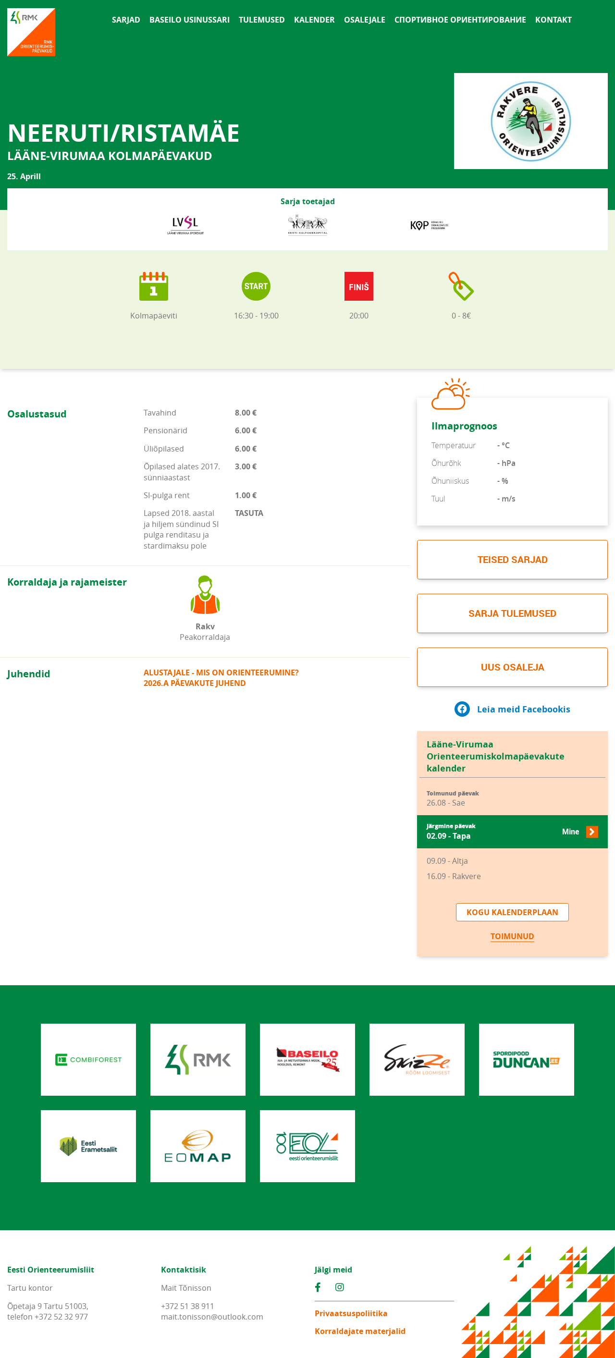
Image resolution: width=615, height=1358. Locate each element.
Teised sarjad (513, 559)
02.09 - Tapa (503, 831)
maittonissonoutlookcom (212, 1316)
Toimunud (512, 936)
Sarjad (126, 19)
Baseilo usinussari (189, 19)
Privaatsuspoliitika (351, 1313)
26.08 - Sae (453, 799)
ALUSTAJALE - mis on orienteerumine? (221, 672)
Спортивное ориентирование (460, 19)
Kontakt (553, 19)
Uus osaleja (512, 667)
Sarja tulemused (512, 613)
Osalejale (364, 19)
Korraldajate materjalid (360, 1331)
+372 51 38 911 (187, 1306)
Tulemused (262, 19)
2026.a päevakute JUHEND (195, 683)
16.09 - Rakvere (454, 876)
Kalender (314, 19)
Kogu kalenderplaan (512, 912)
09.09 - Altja (447, 861)
